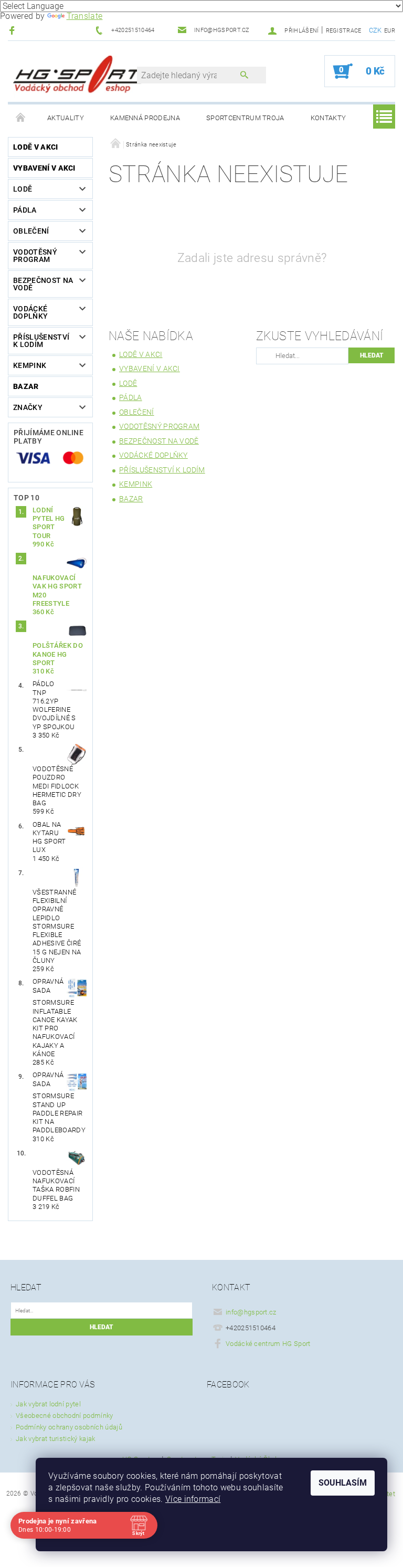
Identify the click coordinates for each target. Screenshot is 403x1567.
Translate (85, 16)
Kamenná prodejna (145, 118)
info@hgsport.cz (251, 1312)
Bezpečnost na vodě (43, 284)
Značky (28, 407)
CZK (375, 30)
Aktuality (65, 118)
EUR (389, 30)
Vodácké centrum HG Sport (268, 1344)
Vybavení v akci (44, 168)
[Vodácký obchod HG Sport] (77, 77)
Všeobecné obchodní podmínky (64, 1415)
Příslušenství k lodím (41, 341)
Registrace (344, 30)
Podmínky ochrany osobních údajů (69, 1427)
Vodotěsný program (35, 256)
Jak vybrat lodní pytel (48, 1404)
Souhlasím (343, 1483)
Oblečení (31, 231)
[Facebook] (13, 30)
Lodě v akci (35, 147)
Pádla (25, 210)
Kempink (29, 365)
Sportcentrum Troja (245, 118)
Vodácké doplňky (30, 312)
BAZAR (26, 386)
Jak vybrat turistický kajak (56, 1439)
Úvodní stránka (21, 118)
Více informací (192, 1499)
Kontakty (328, 118)
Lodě (22, 189)
